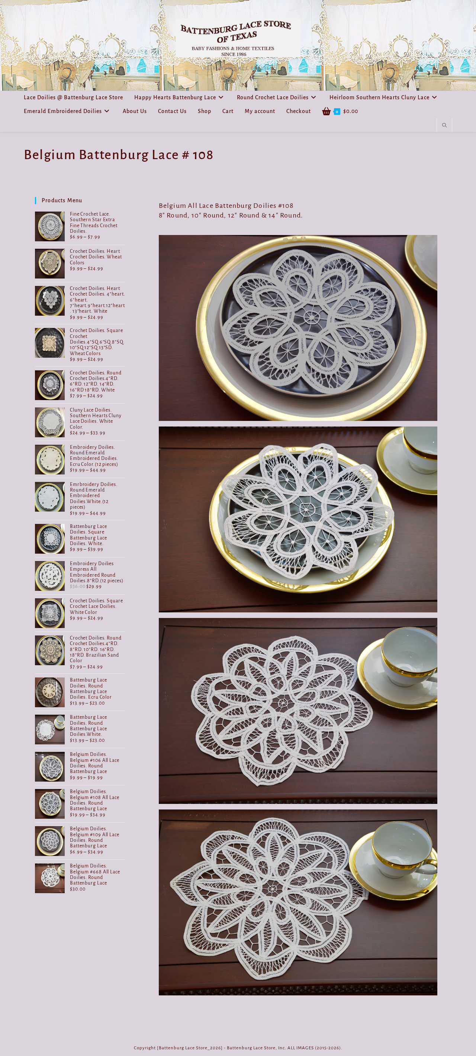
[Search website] (444, 126)
